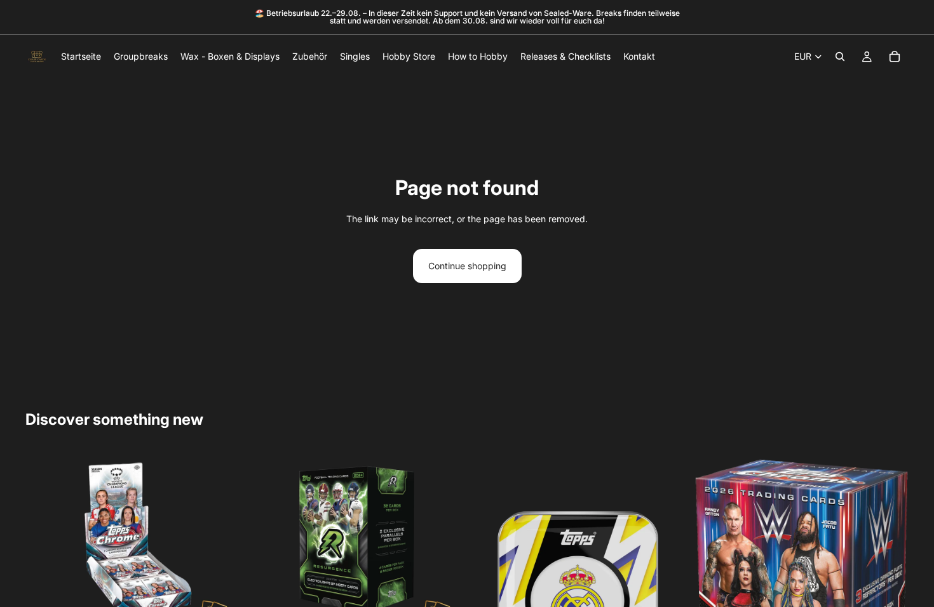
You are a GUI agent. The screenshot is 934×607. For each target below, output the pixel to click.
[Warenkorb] (895, 56)
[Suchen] (840, 56)
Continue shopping (467, 265)
